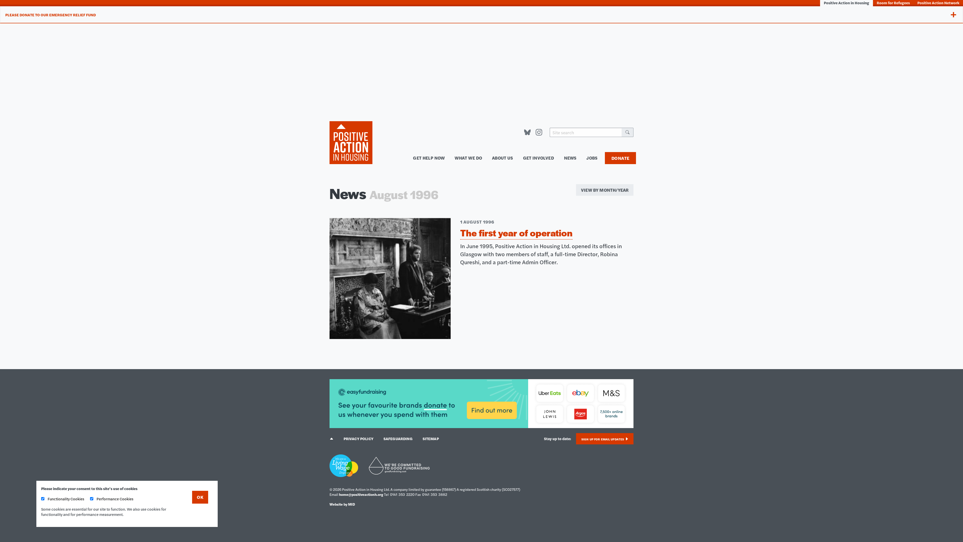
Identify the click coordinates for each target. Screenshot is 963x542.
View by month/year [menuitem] (604, 190)
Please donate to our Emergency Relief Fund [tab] (50, 14)
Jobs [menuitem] (591, 158)
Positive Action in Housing (846, 2)
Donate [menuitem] (620, 158)
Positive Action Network (938, 2)
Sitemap (431, 438)
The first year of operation (516, 232)
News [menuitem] (570, 158)
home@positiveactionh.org (361, 494)
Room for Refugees (893, 2)
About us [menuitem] (502, 158)
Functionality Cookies (65, 498)
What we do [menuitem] (468, 158)
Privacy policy (358, 438)
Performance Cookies (114, 498)
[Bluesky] (527, 132)
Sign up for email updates (603, 439)
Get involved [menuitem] (538, 158)
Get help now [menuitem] (429, 158)
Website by (342, 504)
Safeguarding (398, 438)
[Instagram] (539, 132)
